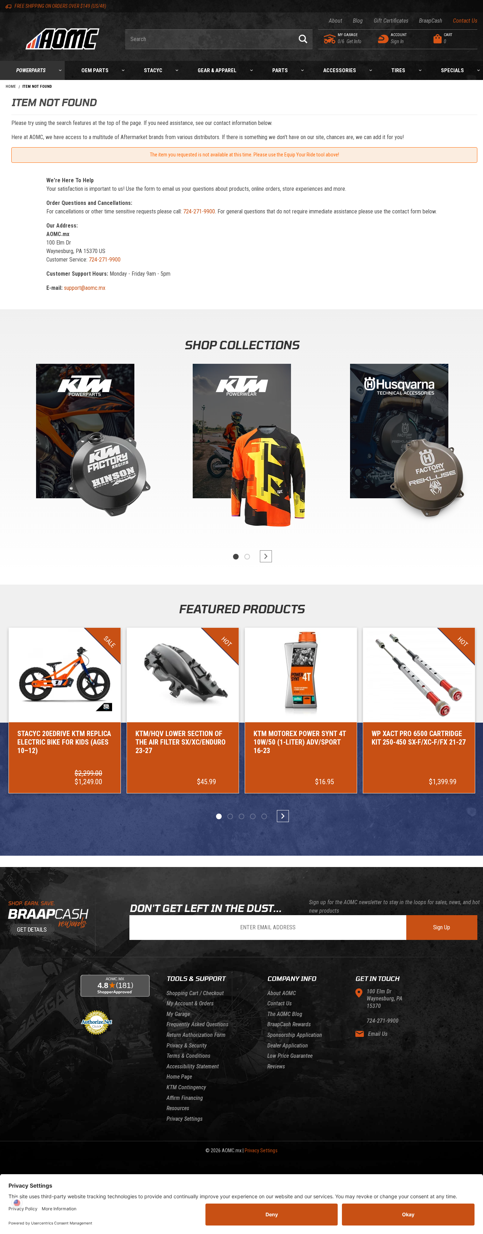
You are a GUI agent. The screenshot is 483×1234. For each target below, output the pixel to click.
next (262, 556)
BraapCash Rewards (289, 1024)
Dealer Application (287, 1045)
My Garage (178, 1014)
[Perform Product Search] (303, 39)
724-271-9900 (199, 211)
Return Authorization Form (196, 1035)
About (335, 20)
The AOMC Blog (284, 1014)
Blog (358, 20)
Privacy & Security (187, 1045)
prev (220, 556)
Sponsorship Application (294, 1035)
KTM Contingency (186, 1087)
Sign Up (441, 927)
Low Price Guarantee (290, 1055)
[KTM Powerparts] (84, 432)
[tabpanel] (84, 449)
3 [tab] (241, 816)
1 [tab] (236, 556)
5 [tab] (264, 816)
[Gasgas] (399, 432)
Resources (178, 1108)
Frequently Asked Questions (197, 1024)
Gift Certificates (391, 20)
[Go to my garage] (330, 39)
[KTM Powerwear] (242, 432)
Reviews (276, 1066)
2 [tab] (247, 556)
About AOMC (281, 993)
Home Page (179, 1076)
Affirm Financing (185, 1098)
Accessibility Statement (193, 1066)
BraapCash (430, 20)
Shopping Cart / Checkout (195, 993)
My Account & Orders (190, 1003)
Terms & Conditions (188, 1055)
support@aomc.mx (84, 288)
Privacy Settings (185, 1118)
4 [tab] (253, 816)
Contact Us (465, 20)
